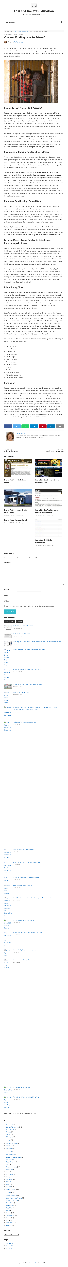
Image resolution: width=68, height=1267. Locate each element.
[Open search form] (62, 22)
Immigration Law (11, 1177)
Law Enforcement (11, 1195)
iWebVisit (9, 1179)
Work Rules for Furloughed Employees (24, 722)
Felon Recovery (10, 1162)
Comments (19, 621)
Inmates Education (32, 1263)
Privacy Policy (10, 1246)
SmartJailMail (10, 1215)
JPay (7, 1184)
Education (9, 1148)
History (10, 1151)
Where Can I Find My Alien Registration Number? (27, 684)
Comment (7, 562)
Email (6, 595)
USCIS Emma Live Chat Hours (21, 634)
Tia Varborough (18, 42)
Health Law (9, 1169)
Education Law (10, 1154)
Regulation (9, 1208)
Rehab (8, 1210)
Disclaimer (9, 1248)
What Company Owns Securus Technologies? (26, 877)
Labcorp (8, 1187)
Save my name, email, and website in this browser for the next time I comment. (30, 606)
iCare (7, 1172)
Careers (8, 1132)
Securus (8, 1213)
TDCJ (7, 1220)
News (9, 1192)
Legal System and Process (14, 1198)
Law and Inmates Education (34, 11)
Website (6, 601)
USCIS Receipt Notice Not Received (23, 626)
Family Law (9, 1159)
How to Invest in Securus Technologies (24, 960)
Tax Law (8, 1218)
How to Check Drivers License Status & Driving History (29, 650)
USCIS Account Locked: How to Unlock (24, 692)
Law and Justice (11, 1189)
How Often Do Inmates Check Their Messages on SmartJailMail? (32, 898)
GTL (7, 1164)
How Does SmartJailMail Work (22, 1087)
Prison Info (9, 1203)
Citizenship (9, 1137)
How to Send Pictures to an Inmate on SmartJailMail (28, 932)
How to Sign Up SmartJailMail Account (24, 950)
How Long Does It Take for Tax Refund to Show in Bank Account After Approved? (37, 642)
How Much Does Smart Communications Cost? (26, 862)
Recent (7, 621)
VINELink (8, 1225)
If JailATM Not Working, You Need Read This (26, 1097)
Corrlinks (8, 1146)
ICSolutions (9, 1174)
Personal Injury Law (12, 1200)
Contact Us (9, 1243)
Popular (12, 621)
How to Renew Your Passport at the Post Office (27, 669)
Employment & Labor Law (14, 1157)
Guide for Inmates (18, 34)
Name (6, 590)
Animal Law (9, 1124)
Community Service (12, 1143)
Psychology (9, 1205)
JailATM (8, 1182)
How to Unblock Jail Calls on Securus (23, 920)
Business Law (10, 1129)
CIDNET (8, 1134)
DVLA (9, 1140)
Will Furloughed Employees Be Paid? (24, 849)
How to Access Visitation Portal (15, 520)
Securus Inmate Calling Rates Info (23, 885)
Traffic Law (9, 1223)
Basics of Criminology (12, 1127)
